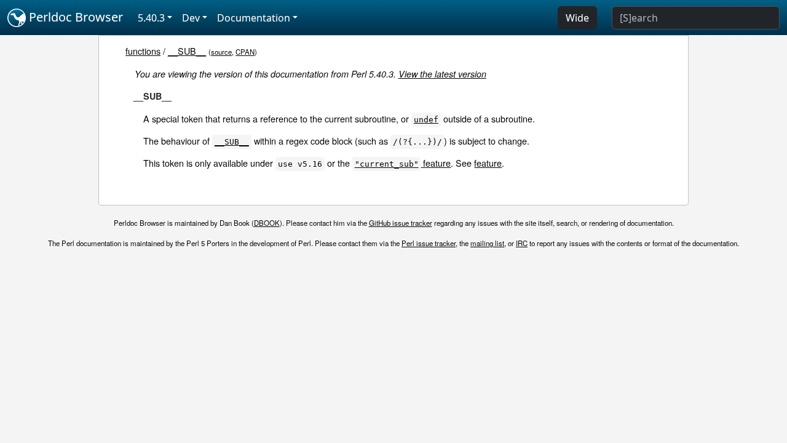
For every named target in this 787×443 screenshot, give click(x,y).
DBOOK (267, 223)
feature (403, 162)
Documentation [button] (253, 18)
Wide (577, 18)
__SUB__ (187, 50)
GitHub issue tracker (400, 223)
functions (142, 50)
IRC (522, 243)
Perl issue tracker (428, 243)
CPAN (245, 52)
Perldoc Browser (74, 17)
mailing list (487, 243)
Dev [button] (191, 18)
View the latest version (442, 74)
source (221, 52)
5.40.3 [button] (151, 18)
